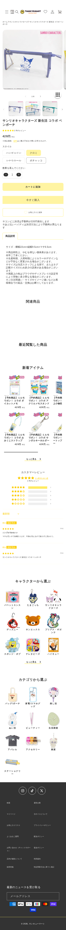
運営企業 (37, 803)
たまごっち (33, 605)
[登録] (55, 896)
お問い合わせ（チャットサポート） (18, 849)
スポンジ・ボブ (12, 654)
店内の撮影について (14, 859)
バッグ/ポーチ (12, 703)
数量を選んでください (14, 168)
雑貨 (53, 749)
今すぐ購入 (33, 199)
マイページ (11, 814)
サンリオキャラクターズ (18, 22)
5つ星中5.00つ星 (41, 478)
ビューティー (33, 728)
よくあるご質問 (13, 836)
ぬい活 (12, 728)
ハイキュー (53, 654)
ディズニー (12, 629)
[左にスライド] (25, 96)
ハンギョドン (15, 153)
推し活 (53, 703)
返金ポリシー (39, 848)
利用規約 (37, 859)
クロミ (33, 152)
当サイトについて (40, 814)
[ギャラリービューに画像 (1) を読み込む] (16, 108)
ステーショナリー (12, 772)
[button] (6, 12)
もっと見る (31, 459)
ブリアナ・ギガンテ (53, 631)
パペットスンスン (12, 606)
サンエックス (33, 629)
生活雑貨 (53, 728)
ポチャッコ (36, 160)
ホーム (5, 22)
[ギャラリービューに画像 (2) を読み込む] (32, 108)
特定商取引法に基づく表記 (44, 867)
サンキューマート (37, 924)
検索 (8, 803)
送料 (15, 141)
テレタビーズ (33, 654)
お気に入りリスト (13, 825)
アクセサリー (33, 749)
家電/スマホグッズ (32, 705)
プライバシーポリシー (42, 825)
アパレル (12, 749)
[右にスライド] (40, 96)
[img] (8, 529)
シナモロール (15, 161)
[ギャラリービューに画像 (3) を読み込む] (50, 108)
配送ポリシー (39, 836)
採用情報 (10, 867)
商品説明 (10, 236)
